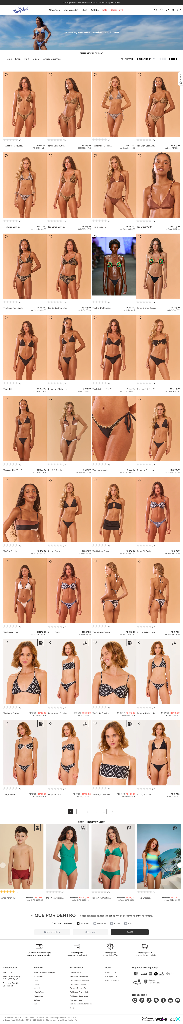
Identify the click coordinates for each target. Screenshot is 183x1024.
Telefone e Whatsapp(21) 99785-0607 (11, 977)
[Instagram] (134, 1000)
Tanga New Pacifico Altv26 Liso (100, 898)
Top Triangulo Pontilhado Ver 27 (100, 227)
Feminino (85, 923)
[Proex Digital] (175, 1019)
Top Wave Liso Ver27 (12, 470)
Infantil (117, 923)
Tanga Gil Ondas (144, 551)
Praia (36, 980)
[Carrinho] (178, 10)
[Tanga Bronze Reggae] (158, 266)
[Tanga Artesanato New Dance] (114, 428)
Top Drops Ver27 (144, 227)
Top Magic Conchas (101, 794)
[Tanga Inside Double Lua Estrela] (114, 590)
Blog (72, 1008)
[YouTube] (177, 1000)
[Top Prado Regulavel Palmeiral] (25, 266)
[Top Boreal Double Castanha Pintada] (69, 185)
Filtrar (129, 59)
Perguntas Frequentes (79, 976)
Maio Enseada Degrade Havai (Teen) (147, 898)
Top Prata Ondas (10, 632)
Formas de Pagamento (79, 980)
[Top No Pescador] (69, 509)
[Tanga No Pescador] (158, 428)
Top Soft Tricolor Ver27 (55, 470)
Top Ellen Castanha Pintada (145, 145)
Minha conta (110, 972)
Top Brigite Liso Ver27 (102, 389)
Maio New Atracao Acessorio (54, 898)
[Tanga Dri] (25, 347)
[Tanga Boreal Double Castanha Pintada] (25, 104)
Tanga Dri (7, 389)
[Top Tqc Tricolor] (25, 509)
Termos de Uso (76, 1000)
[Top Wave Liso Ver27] (25, 428)
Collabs (95, 9)
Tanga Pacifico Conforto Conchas (56, 794)
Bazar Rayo (117, 9)
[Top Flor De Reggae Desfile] (114, 266)
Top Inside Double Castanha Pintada (11, 227)
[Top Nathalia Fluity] (114, 509)
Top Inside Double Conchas (11, 713)
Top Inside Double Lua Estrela (146, 632)
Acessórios (38, 996)
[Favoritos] (167, 10)
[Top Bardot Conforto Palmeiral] (69, 266)
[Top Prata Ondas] (25, 590)
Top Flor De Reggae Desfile (101, 308)
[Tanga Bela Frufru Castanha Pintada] (69, 104)
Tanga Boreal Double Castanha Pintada (12, 145)
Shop (84, 9)
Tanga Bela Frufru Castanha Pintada (56, 145)
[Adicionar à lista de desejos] (6, 74)
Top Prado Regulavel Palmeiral (12, 308)
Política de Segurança (79, 996)
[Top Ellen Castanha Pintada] (158, 104)
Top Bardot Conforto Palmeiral (57, 308)
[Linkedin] (170, 1000)
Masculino (101, 923)
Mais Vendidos (71, 9)
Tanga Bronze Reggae (146, 308)
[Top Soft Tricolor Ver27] (69, 428)
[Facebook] (163, 1000)
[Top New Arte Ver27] (158, 347)
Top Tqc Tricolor (10, 551)
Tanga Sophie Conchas (9, 794)
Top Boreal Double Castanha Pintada (56, 227)
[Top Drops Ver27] (158, 185)
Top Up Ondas (54, 632)
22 (104, 811)
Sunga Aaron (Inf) (8, 898)
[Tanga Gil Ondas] (158, 509)
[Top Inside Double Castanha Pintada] (25, 185)
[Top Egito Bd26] (158, 752)
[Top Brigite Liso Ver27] (114, 347)
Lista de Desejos (112, 980)
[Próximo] (180, 865)
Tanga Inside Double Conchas (146, 713)
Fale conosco (8, 972)
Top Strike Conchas (101, 713)
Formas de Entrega (78, 984)
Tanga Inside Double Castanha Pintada (101, 145)
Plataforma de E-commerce (147, 1019)
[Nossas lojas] (161, 10)
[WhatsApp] (141, 1000)
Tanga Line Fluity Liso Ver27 (57, 389)
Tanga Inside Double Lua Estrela (101, 632)
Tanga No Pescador (145, 470)
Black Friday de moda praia (45, 972)
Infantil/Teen (39, 992)
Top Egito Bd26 (144, 794)
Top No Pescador (55, 551)
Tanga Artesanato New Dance (100, 470)
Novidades (54, 9)
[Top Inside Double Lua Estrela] (158, 590)
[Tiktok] (149, 1000)
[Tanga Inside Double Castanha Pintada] (114, 104)
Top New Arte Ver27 (146, 389)
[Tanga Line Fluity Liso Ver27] (69, 347)
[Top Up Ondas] (69, 590)
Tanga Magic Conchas (57, 713)
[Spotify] (156, 1000)
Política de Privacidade (79, 992)
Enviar (130, 932)
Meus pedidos (111, 976)
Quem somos (75, 972)
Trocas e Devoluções (78, 988)
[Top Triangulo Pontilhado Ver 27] (114, 185)
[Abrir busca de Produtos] (155, 10)
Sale (105, 9)
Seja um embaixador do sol (81, 1004)
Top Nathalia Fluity (101, 551)
